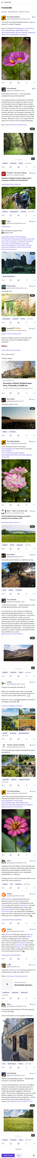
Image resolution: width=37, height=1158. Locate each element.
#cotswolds (25, 243)
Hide (27, 38)
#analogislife (22, 241)
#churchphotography (8, 245)
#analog (28, 245)
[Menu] (33, 1155)
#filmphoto (13, 247)
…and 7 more (28, 1063)
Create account (8, 1155)
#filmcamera (5, 247)
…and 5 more (31, 211)
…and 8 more (27, 672)
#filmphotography (20, 237)
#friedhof (23, 245)
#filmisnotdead (6, 239)
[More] (34, 83)
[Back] (2, 2)
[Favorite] (18, 83)
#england (30, 241)
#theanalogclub (16, 239)
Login (18, 1155)
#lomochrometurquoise (9, 249)
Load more (18, 1149)
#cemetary (5, 243)
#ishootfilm (5, 241)
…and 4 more (29, 318)
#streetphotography (15, 243)
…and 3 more (26, 884)
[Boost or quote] (10, 83)
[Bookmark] (26, 83)
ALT (28, 78)
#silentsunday (6, 226)
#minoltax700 (26, 247)
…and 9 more (27, 163)
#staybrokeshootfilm (28, 239)
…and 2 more (5, 782)
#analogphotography (8, 237)
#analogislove (13, 241)
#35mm (19, 247)
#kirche (17, 245)
